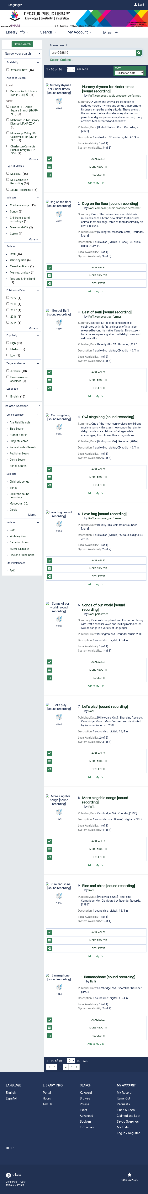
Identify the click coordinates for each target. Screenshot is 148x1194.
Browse (85, 1098)
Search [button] (46, 32)
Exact (83, 1110)
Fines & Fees (126, 1110)
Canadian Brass (19, 266)
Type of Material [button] (15, 166)
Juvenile (15, 371)
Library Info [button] (16, 32)
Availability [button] (12, 62)
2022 (13, 298)
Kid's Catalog (129, 1179)
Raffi (13, 254)
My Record (124, 1092)
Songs (14, 211)
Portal (47, 1092)
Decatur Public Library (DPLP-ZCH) (23, 93)
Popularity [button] (12, 335)
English (15, 396)
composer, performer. (105, 316)
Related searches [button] (17, 406)
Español (11, 1098)
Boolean (85, 1121)
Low (13, 355)
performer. (98, 614)
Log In (141, 4)
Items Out (123, 1098)
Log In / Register (128, 1133)
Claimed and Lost (128, 1116)
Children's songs (19, 205)
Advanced (86, 1116)
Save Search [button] (22, 44)
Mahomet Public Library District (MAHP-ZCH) (24, 122)
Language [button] (12, 388)
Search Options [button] (60, 60)
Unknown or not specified (19, 379)
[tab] (22, 53)
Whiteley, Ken (18, 260)
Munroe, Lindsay (20, 272)
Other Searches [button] (15, 414)
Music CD (16, 173)
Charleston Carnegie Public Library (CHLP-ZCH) (23, 150)
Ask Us (47, 1104)
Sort (118, 68)
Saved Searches (128, 1121)
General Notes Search (23, 447)
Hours (47, 1098)
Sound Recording (21, 189)
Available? (98, 158)
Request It (98, 174)
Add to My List (95, 182)
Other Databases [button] (16, 562)
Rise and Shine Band (22, 278)
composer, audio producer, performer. (114, 95)
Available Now (19, 70)
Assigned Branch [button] (16, 77)
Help (9, 1148)
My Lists (123, 1127)
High (13, 343)
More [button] (108, 32)
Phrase (84, 1104)
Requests (123, 1104)
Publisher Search (20, 453)
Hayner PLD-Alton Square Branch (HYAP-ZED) (24, 110)
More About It (98, 166)
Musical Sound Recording (19, 181)
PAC (12, 570)
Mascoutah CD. (19, 227)
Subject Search (19, 441)
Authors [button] (11, 246)
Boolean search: (59, 45)
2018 (13, 304)
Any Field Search (20, 422)
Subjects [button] (11, 197)
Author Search (18, 435)
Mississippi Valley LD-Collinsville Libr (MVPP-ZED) (24, 137)
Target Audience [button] (16, 363)
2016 (13, 316)
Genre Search (18, 459)
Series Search (18, 465)
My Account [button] (78, 32)
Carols (14, 233)
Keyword (86, 1092)
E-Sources (87, 1127)
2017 (13, 310)
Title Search (17, 428)
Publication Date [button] (16, 290)
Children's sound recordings (20, 219)
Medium (15, 349)
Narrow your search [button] (18, 53)
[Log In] (135, 4)
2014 (13, 322)
